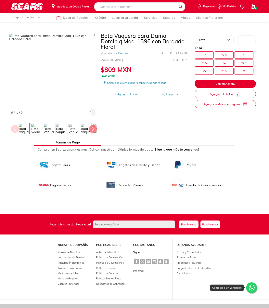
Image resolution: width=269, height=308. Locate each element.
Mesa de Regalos (75, 18)
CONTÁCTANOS (144, 245)
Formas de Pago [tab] (68, 142)
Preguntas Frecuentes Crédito (194, 268)
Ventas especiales (68, 273)
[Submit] (180, 7)
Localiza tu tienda (125, 18)
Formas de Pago (186, 257)
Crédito (100, 18)
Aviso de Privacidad (107, 252)
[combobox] (139, 6)
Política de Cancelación (109, 257)
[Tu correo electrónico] (135, 224)
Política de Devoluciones (110, 262)
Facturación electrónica (71, 262)
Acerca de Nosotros (69, 252)
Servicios (150, 18)
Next (93, 128)
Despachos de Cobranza (110, 283)
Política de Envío (105, 268)
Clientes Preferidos (210, 18)
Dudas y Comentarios (189, 252)
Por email (138, 270)
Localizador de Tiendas (71, 257)
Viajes (185, 18)
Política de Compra (107, 273)
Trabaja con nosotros (70, 268)
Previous (15, 128)
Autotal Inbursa (185, 273)
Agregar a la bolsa (221, 94)
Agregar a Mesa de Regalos (221, 104)
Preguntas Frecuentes (189, 262)
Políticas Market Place (108, 278)
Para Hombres (210, 224)
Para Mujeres (188, 224)
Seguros (169, 18)
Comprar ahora (225, 83)
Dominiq (124, 53)
